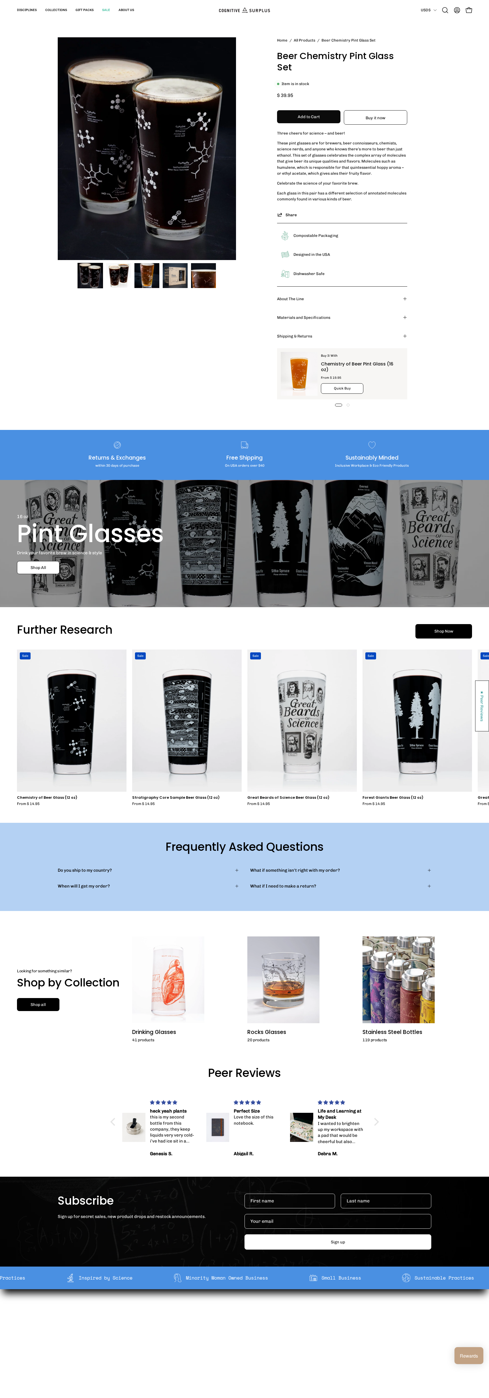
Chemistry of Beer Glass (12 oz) (47, 798)
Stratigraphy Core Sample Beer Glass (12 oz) (176, 798)
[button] (27, 10)
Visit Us (238, 1344)
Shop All (38, 567)
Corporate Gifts (170, 1318)
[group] (244, 728)
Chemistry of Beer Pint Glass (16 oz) (357, 367)
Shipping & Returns (294, 336)
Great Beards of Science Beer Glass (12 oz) (288, 798)
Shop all (38, 1004)
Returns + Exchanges (252, 1318)
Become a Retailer (172, 1327)
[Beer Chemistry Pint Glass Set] (90, 275)
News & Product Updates (179, 1344)
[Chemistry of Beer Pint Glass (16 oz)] (299, 374)
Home (282, 40)
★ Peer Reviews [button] (482, 706)
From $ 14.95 (28, 804)
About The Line (290, 299)
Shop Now (443, 631)
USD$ (426, 10)
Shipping (240, 1309)
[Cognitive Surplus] (244, 10)
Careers (162, 1335)
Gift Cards (241, 1327)
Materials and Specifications (303, 317)
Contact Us (242, 1335)
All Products (304, 40)
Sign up (338, 1242)
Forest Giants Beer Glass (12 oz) (393, 798)
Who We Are (166, 1309)
